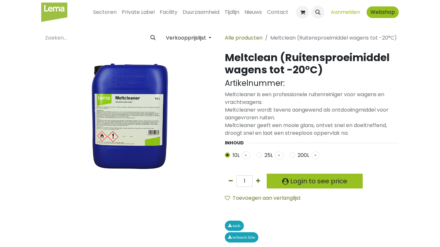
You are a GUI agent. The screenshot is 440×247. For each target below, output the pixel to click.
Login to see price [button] (318, 181)
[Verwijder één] (231, 181)
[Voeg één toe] (258, 181)
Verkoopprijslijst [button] (186, 37)
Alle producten (244, 37)
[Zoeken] (153, 38)
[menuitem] (105, 12)
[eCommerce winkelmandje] (302, 12)
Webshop (382, 12)
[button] (317, 12)
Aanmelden (345, 12)
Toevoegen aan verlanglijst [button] (267, 198)
